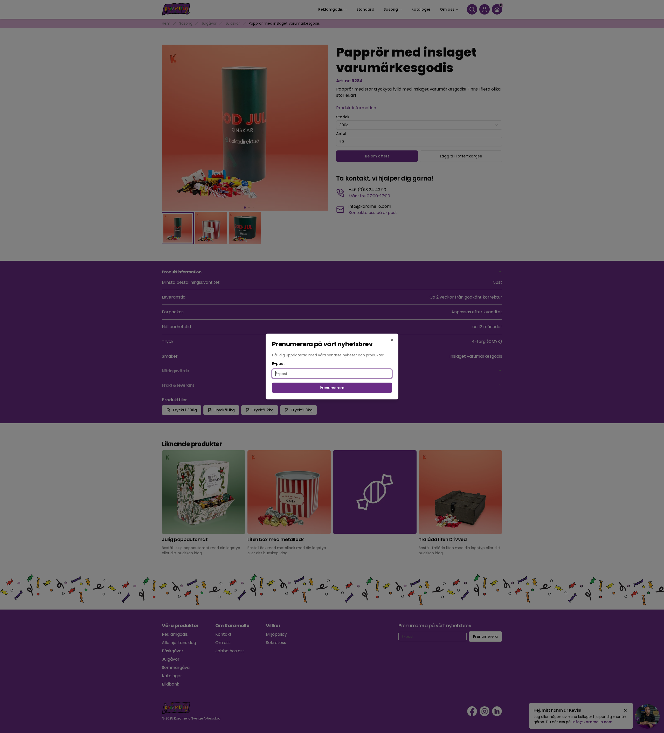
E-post (278, 363)
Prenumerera (332, 387)
